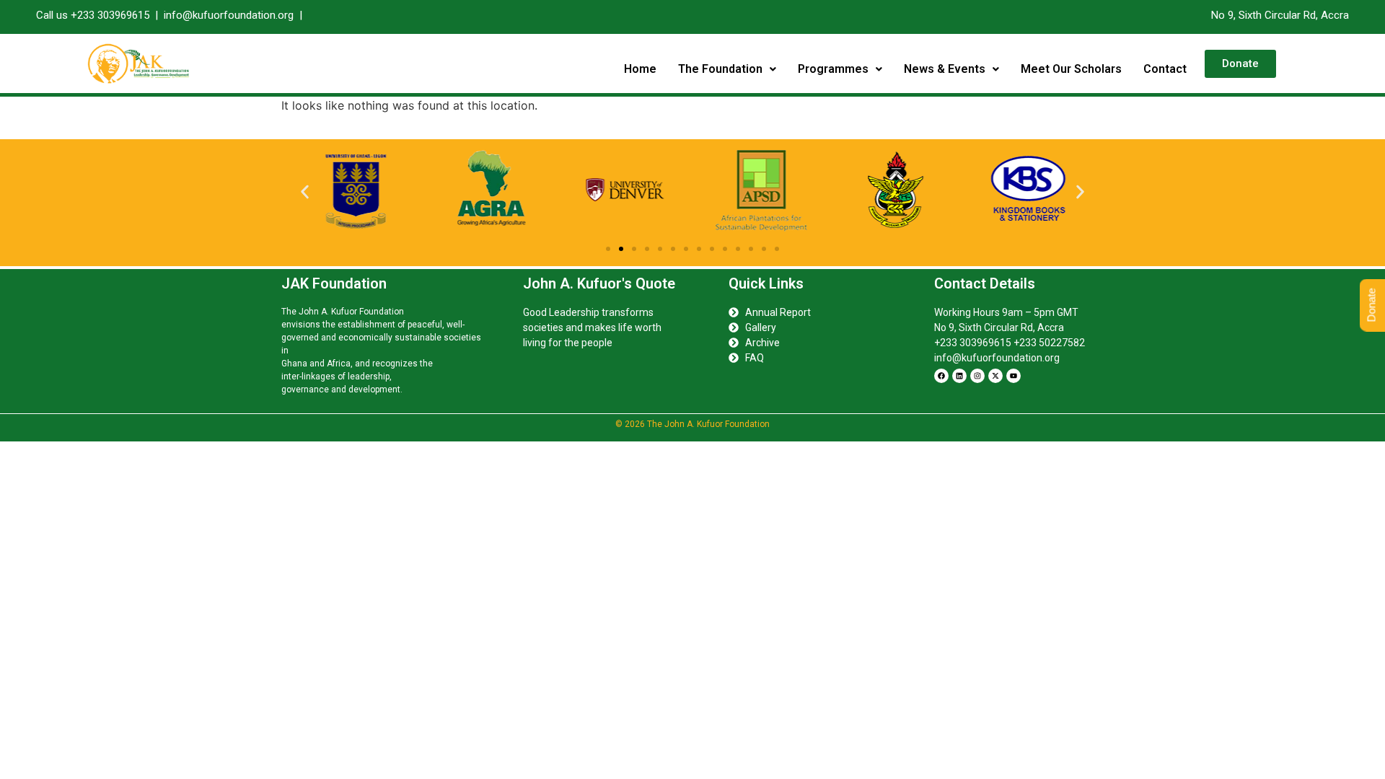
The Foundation (720, 69)
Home (640, 69)
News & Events (944, 69)
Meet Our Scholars (1071, 69)
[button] (727, 69)
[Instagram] (977, 376)
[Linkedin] (959, 376)
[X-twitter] (995, 376)
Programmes (833, 69)
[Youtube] (1013, 376)
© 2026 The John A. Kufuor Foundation (692, 424)
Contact (1165, 69)
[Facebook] (941, 376)
